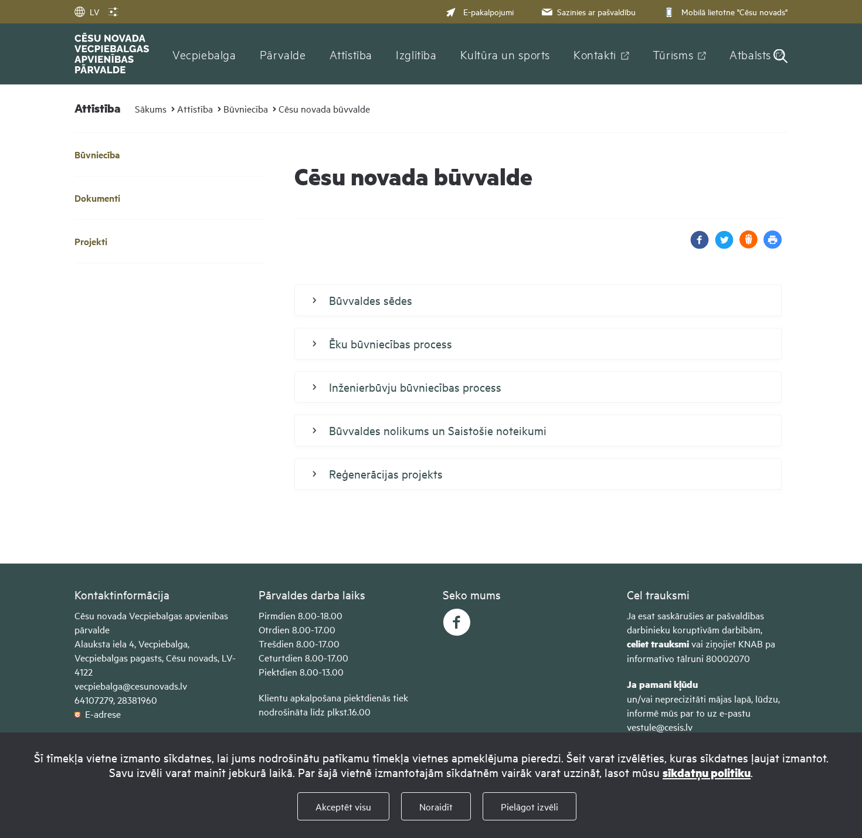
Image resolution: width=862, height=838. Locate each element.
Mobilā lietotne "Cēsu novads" (734, 11)
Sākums (151, 108)
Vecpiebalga (204, 54)
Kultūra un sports (505, 54)
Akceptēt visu (343, 806)
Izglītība (416, 54)
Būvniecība (245, 108)
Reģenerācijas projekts (386, 473)
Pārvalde (283, 54)
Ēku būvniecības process (390, 343)
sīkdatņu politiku (707, 773)
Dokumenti (97, 198)
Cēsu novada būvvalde (324, 108)
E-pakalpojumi (488, 11)
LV (94, 11)
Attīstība (351, 54)
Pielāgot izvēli (529, 806)
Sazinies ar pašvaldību (596, 11)
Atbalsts (750, 54)
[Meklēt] (780, 57)
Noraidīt (436, 806)
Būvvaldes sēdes (370, 300)
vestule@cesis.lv (660, 726)
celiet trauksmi (658, 643)
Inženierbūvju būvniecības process (415, 386)
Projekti (90, 241)
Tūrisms (673, 54)
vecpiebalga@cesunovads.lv (130, 685)
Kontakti (594, 54)
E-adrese (100, 713)
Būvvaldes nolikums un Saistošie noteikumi (438, 430)
